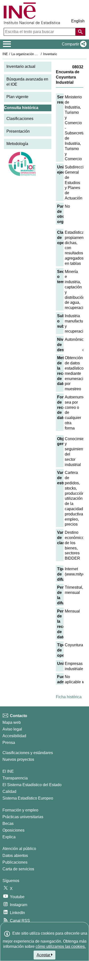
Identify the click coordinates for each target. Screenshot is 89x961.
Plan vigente (17, 97)
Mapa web (11, 722)
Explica (9, 837)
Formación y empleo (20, 810)
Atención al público (19, 848)
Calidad (9, 791)
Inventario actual (20, 66)
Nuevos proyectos (18, 759)
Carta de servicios (18, 869)
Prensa (8, 742)
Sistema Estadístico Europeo (27, 798)
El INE (8, 771)
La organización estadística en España (39, 54)
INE (5, 54)
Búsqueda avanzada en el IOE (27, 81)
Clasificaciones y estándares (27, 753)
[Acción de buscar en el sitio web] (80, 32)
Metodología (17, 144)
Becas (8, 823)
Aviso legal (12, 729)
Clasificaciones (19, 118)
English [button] (78, 21)
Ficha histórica (69, 697)
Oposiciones (13, 830)
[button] (73, 44)
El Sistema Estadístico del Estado (32, 785)
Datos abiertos (15, 855)
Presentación (18, 131)
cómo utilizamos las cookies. (61, 946)
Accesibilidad (14, 736)
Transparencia (15, 778)
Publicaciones (14, 862)
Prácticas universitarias (22, 817)
